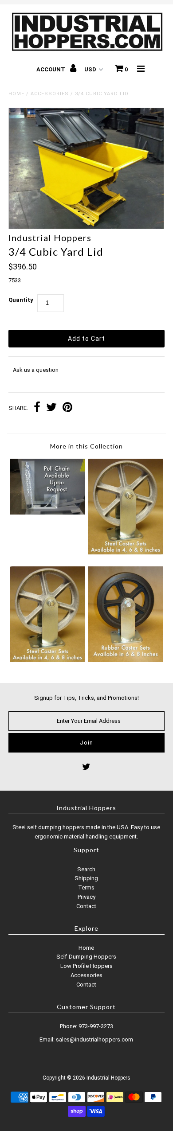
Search (86, 869)
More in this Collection (86, 446)
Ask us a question (36, 370)
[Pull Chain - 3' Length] (47, 512)
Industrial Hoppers (108, 1078)
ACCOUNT (51, 69)
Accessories (50, 94)
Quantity (20, 299)
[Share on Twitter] (51, 408)
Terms (86, 887)
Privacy (86, 896)
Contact (86, 906)
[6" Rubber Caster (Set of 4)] (125, 660)
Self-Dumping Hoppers (86, 956)
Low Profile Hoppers (86, 966)
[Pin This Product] (67, 408)
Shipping (86, 878)
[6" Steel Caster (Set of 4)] (47, 660)
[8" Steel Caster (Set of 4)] (125, 552)
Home (16, 94)
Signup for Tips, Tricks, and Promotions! (86, 697)
